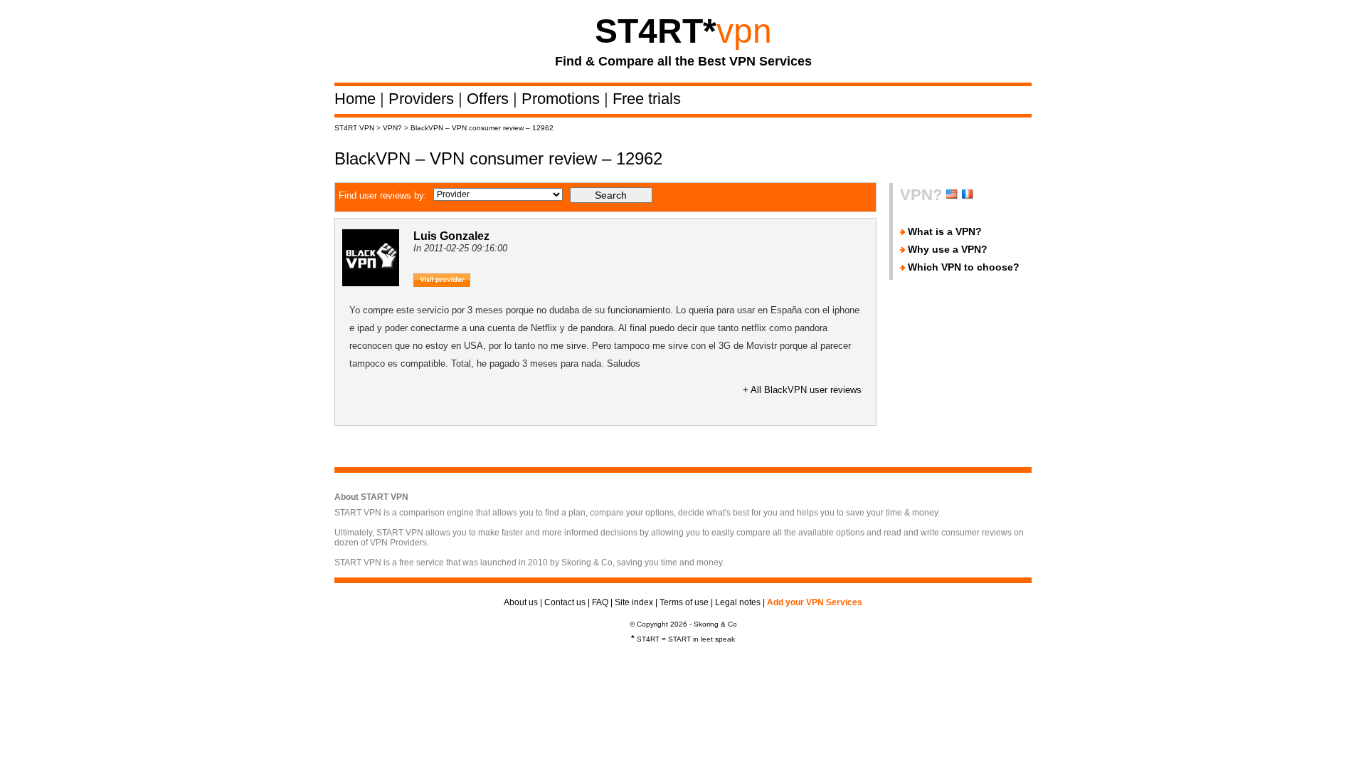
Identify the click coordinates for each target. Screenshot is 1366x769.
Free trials (647, 99)
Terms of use (684, 602)
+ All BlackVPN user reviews (802, 389)
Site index (634, 602)
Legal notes (738, 602)
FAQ (600, 602)
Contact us (565, 602)
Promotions (562, 99)
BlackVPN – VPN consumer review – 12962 (482, 128)
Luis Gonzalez (451, 236)
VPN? (392, 128)
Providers (423, 99)
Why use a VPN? (948, 249)
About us (521, 602)
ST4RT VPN (354, 128)
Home (357, 99)
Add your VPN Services (814, 602)
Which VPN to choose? (964, 267)
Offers (490, 99)
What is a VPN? (945, 231)
